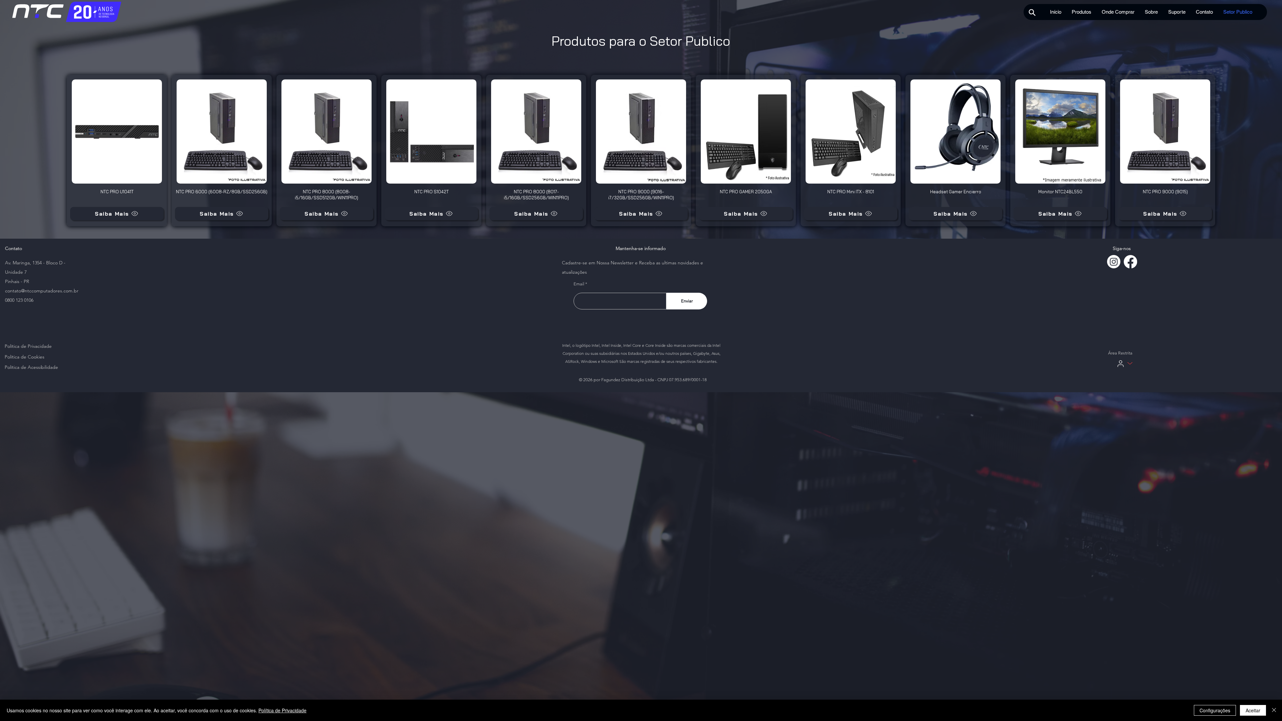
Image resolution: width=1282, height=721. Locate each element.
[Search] (1032, 12)
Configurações (1215, 710)
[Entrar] (1120, 363)
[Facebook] (1130, 261)
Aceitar (1253, 710)
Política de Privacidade (282, 710)
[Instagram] (1113, 261)
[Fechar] (1274, 710)
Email (579, 284)
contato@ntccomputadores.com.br (41, 291)
